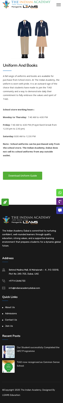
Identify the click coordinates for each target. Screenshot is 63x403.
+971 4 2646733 (17, 281)
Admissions (11, 313)
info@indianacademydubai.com (24, 288)
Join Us (9, 326)
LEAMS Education (11, 395)
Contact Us (11, 319)
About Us (10, 307)
